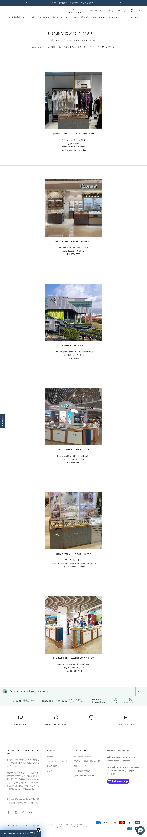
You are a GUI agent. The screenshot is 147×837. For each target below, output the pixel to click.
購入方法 (85, 17)
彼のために (58, 17)
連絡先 (50, 756)
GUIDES (134, 17)
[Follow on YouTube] (30, 812)
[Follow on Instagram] (15, 812)
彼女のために (44, 17)
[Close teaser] (38, 830)
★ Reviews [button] (2, 421)
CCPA (49, 771)
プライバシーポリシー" (84, 775)
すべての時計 (29, 17)
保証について (80, 766)
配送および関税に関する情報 (87, 761)
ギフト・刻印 (72, 17)
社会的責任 (52, 766)
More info (141, 691)
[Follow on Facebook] (8, 812)
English (113, 11)
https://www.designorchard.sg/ (73, 150)
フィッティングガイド (57, 761)
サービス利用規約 (82, 771)
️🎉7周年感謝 (14, 17)
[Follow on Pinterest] (23, 812)
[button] (140, 830)
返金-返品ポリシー (82, 756)
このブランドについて (117, 17)
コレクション (98, 17)
